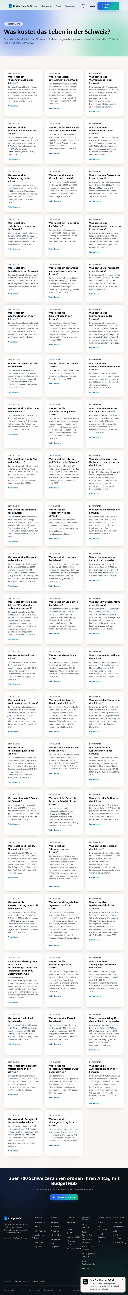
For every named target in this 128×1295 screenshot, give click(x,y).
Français (35, 1281)
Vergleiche (55, 1239)
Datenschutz (118, 1226)
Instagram (25, 1238)
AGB (115, 1231)
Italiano (44, 1281)
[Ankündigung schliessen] (122, 1279)
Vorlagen (39, 1242)
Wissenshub (56, 1226)
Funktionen (32, 6)
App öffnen (40, 1246)
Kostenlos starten (105, 6)
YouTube (16, 1238)
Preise (58, 6)
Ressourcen (70, 6)
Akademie (55, 1231)
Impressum (118, 1222)
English (26, 1281)
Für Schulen (56, 1235)
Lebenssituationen (74, 1248)
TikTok (34, 1238)
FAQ (99, 1241)
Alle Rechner (40, 1231)
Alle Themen (87, 1268)
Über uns (83, 6)
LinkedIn (7, 1238)
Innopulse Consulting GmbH (50, 1290)
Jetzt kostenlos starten (64, 1197)
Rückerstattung (119, 1242)
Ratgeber (55, 1222)
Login (92, 6)
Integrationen (46, 6)
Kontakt (101, 1245)
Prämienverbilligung (75, 1237)
